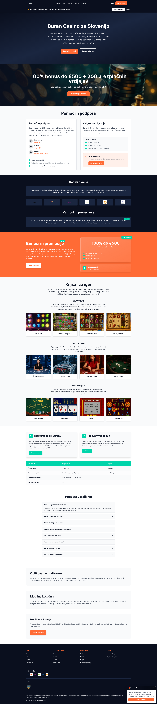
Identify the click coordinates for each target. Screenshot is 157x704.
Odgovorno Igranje (112, 657)
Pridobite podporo (96, 163)
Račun (55, 657)
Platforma (83, 654)
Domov (58, 3)
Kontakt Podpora (112, 654)
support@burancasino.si (41, 148)
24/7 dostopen (38, 142)
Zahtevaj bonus (118, 9)
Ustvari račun (35, 453)
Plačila (77, 3)
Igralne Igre (56, 662)
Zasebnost (29, 662)
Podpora (84, 3)
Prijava (112, 3)
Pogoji (128, 9)
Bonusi (70, 3)
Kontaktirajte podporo (41, 153)
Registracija (121, 3)
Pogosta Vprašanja (86, 662)
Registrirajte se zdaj (78, 94)
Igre (64, 3)
